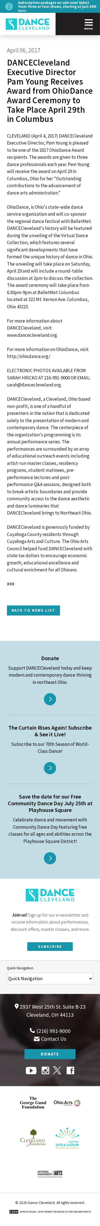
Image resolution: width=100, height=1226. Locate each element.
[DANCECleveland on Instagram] (45, 1071)
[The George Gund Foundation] (33, 1118)
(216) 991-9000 (53, 1031)
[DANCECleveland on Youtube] (32, 1071)
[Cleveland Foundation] (33, 1153)
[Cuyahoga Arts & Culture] (67, 1153)
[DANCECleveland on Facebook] (70, 1071)
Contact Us (53, 1038)
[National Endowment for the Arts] (50, 1189)
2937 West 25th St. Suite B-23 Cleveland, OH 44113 (52, 1010)
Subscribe (50, 946)
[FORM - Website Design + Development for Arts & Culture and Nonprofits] (50, 1212)
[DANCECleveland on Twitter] (58, 1071)
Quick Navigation (20, 968)
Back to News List (33, 610)
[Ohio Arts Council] (67, 1118)
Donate (50, 1054)
